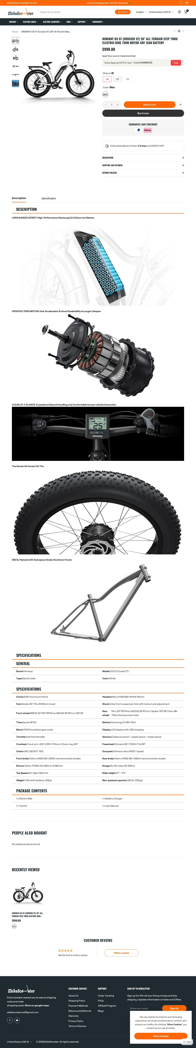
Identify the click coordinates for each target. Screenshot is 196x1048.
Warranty (73, 1015)
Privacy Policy (75, 1021)
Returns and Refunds (79, 1010)
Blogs (101, 1010)
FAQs (101, 1000)
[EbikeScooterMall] (20, 12)
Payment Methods (78, 1005)
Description (19, 198)
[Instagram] (187, 3)
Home (15, 31)
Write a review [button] (121, 952)
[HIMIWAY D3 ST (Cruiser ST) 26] (28, 893)
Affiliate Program (107, 1005)
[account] (179, 12)
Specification (48, 198)
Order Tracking (106, 995)
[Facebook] (181, 3)
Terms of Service (77, 1026)
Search (124, 12)
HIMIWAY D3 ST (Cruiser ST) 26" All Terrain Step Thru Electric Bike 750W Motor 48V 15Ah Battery (27, 914)
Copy (176, 63)
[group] (59, 75)
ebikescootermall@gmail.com (23, 1012)
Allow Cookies (161, 1036)
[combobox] (84, 12)
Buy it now (143, 113)
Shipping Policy (76, 1000)
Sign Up (174, 1008)
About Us (73, 995)
